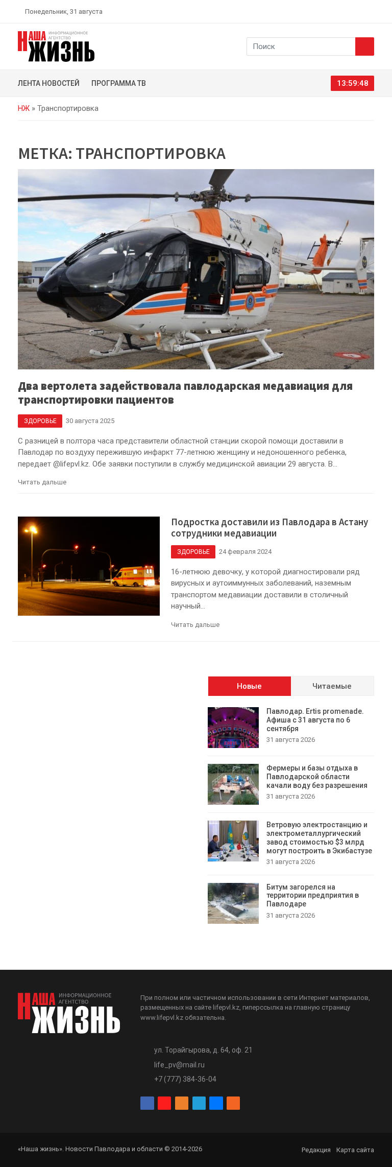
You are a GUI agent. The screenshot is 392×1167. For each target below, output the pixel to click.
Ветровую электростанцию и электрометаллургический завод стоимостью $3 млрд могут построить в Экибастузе (319, 837)
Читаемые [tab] (332, 686)
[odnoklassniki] (334, 11)
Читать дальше (42, 482)
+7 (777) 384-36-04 (185, 1079)
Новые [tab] (249, 686)
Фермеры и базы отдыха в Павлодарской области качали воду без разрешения (318, 776)
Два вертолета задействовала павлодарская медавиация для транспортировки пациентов (185, 393)
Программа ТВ (118, 83)
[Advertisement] (101, 740)
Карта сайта (355, 1150)
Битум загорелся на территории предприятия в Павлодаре (312, 895)
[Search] (364, 46)
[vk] (358, 11)
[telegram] (346, 11)
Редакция (316, 1150)
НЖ (24, 108)
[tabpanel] (291, 815)
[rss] (370, 11)
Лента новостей (49, 83)
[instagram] (322, 11)
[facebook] (311, 11)
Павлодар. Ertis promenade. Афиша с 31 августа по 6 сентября (315, 720)
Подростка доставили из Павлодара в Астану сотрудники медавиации (269, 528)
